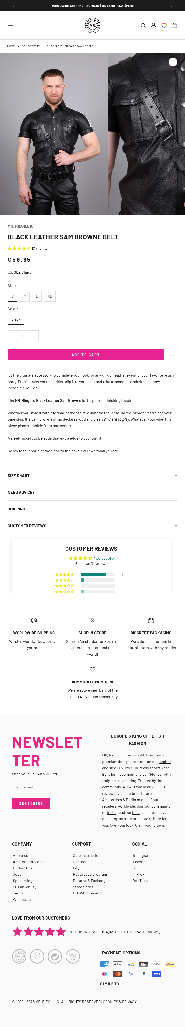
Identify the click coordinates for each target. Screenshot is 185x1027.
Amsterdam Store (28, 861)
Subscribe (31, 803)
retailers (109, 806)
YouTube (140, 880)
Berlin (131, 799)
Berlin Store (23, 868)
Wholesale (22, 899)
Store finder (83, 886)
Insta (111, 812)
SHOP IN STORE (92, 632)
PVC (122, 767)
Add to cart (86, 354)
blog (136, 812)
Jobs (17, 874)
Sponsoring (23, 880)
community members (92, 681)
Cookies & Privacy (120, 1001)
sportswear (159, 767)
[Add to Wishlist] (172, 354)
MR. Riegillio (20, 226)
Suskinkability (24, 886)
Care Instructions (87, 855)
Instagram (141, 855)
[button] (20, 248)
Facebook (141, 861)
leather (165, 761)
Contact (79, 861)
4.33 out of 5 (104, 558)
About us (20, 855)
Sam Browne (31, 46)
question (134, 818)
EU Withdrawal (85, 893)
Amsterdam (112, 799)
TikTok (138, 874)
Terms (18, 893)
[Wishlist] (164, 25)
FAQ (76, 868)
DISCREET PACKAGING (151, 632)
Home (11, 46)
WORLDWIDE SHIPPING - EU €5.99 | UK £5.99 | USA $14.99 (92, 5)
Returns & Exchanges (91, 880)
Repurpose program (90, 874)
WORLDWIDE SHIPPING (34, 632)
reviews (109, 793)
